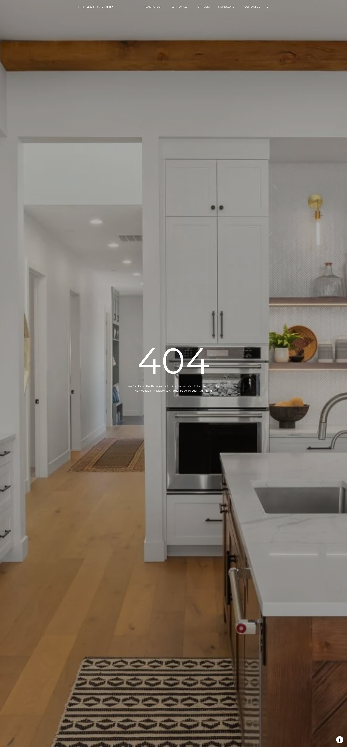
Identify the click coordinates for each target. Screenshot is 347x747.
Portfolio (203, 6)
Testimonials (179, 6)
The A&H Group (152, 6)
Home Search (227, 6)
